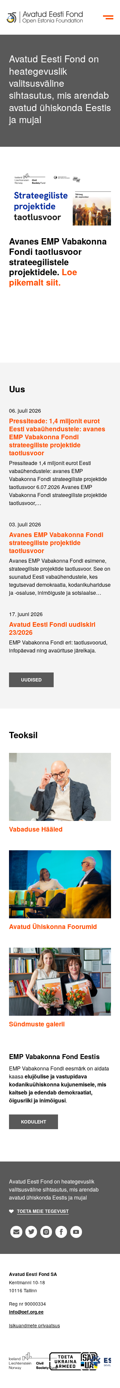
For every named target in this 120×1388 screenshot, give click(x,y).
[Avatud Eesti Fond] (53, 17)
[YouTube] (76, 1232)
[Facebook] (61, 1232)
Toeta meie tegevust (43, 1211)
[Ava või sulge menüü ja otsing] (108, 17)
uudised (31, 679)
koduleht (33, 1121)
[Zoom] (60, 197)
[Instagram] (46, 1232)
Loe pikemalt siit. (43, 277)
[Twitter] (31, 1232)
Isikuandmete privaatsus (34, 1325)
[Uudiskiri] (16, 1232)
